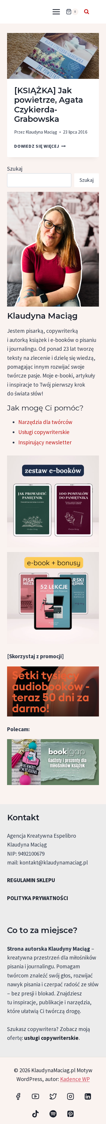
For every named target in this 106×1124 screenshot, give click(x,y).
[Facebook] (18, 1096)
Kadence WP (75, 1079)
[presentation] (53, 56)
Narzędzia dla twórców (45, 421)
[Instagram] (70, 1096)
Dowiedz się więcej (40, 146)
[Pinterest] (70, 1114)
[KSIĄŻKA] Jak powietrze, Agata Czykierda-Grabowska (48, 105)
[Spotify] (53, 1114)
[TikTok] (35, 1114)
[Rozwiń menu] (56, 12)
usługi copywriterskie (51, 1037)
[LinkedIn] (88, 1096)
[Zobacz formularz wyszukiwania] (86, 11)
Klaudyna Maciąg (41, 132)
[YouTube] (35, 1096)
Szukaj (14, 168)
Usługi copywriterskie (43, 431)
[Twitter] (53, 1096)
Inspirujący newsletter (45, 442)
